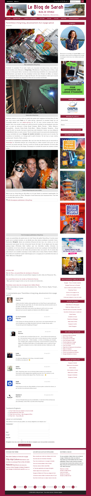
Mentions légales (58, 492)
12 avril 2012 (47, 381)
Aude (17, 381)
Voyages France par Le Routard (72, 285)
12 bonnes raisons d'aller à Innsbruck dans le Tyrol (45, 475)
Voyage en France (74, 18)
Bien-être (63, 18)
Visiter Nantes (72, 314)
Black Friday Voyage (67, 337)
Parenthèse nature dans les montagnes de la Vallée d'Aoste (23, 285)
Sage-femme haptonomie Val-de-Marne (72, 347)
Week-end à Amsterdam (72, 365)
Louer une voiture (67, 345)
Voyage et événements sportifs (17, 469)
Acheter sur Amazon (65, 474)
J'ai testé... (28, 462)
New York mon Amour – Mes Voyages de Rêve (21, 414)
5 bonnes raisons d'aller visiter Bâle (41, 466)
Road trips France (72, 290)
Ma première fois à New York (17, 412)
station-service (26, 122)
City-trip (42, 18)
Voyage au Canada (72, 377)
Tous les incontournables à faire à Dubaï (42, 463)
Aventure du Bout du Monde (69, 335)
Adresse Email (64, 120)
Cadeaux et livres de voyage (20, 456)
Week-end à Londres (72, 372)
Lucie (17, 353)
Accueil (8, 18)
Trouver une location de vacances (71, 352)
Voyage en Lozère (72, 324)
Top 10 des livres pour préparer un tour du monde (21, 410)
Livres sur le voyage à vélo (72, 295)
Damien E (19, 395)
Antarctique (9, 142)
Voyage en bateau (19, 467)
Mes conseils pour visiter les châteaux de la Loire (44, 456)
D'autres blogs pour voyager (69, 342)
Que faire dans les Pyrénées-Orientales (72, 309)
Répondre (18, 300)
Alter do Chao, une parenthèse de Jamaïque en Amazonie (22, 273)
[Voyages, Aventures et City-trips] (45, 10)
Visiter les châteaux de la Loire (72, 307)
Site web (8, 437)
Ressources (10, 1)
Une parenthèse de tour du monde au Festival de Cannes (22, 279)
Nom (7, 432)
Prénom (63, 124)
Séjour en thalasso (67, 349)
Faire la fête (21, 462)
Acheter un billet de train (65, 475)
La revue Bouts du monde (69, 343)
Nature (49, 18)
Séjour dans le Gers (72, 321)
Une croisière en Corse (72, 370)
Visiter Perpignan (72, 326)
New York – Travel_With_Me (16, 416)
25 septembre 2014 (48, 395)
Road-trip (15, 465)
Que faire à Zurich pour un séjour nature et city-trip (44, 478)
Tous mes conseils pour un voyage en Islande (43, 461)
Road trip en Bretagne (72, 319)
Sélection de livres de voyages (70, 350)
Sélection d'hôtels (10, 467)
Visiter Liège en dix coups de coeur (41, 470)
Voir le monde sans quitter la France (72, 287)
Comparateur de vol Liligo (69, 338)
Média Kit (16, 1)
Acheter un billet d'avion (65, 470)
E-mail (8, 435)
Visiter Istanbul (72, 367)
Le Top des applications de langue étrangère (43, 468)
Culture (56, 18)
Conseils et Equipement (30, 18)
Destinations (16, 18)
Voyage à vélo (27, 469)
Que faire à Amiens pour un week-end (72, 312)
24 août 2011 (47, 353)
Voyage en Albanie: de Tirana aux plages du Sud (44, 473)
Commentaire (9, 424)
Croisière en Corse (72, 316)
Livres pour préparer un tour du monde (72, 297)
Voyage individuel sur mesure (70, 354)
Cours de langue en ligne (68, 340)
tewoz (17, 366)
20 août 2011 (47, 298)
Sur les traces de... (22, 465)
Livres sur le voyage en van (72, 292)
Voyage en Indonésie (72, 375)
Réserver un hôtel (64, 469)
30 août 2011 (47, 366)
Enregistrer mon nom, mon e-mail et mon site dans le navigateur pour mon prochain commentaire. (30, 442)
